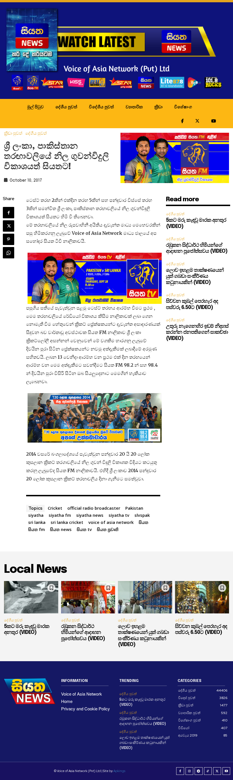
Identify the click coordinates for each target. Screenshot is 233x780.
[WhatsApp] (8, 252)
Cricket (55, 508)
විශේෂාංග (183, 106)
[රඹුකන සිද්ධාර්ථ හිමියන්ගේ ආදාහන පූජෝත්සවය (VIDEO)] (88, 597)
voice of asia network (111, 522)
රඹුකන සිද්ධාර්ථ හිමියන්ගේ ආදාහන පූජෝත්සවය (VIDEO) (83, 632)
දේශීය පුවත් (66, 106)
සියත (143, 522)
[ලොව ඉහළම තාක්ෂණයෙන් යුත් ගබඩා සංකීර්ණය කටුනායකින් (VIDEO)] (145, 597)
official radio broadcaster (93, 508)
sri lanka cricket (67, 522)
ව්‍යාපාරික (134, 106)
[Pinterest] (8, 239)
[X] (8, 226)
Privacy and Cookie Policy (85, 708)
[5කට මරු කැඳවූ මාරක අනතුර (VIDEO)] (31, 597)
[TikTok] (208, 771)
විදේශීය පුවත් (101, 106)
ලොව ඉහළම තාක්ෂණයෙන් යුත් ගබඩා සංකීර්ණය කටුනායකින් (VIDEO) (195, 276)
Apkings (119, 771)
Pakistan (134, 508)
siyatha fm (60, 515)
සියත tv (84, 529)
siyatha (35, 515)
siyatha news (89, 515)
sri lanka (36, 522)
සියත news (61, 529)
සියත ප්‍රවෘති (107, 529)
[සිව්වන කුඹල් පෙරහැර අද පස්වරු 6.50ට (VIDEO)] (202, 597)
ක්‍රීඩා (158, 106)
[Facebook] (8, 212)
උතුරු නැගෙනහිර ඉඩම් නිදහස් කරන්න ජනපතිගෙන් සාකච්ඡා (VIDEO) (197, 332)
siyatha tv (119, 515)
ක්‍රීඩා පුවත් (13, 133)
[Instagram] (190, 771)
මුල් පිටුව (35, 106)
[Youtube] (226, 771)
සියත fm (36, 529)
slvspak (142, 515)
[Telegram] (199, 771)
